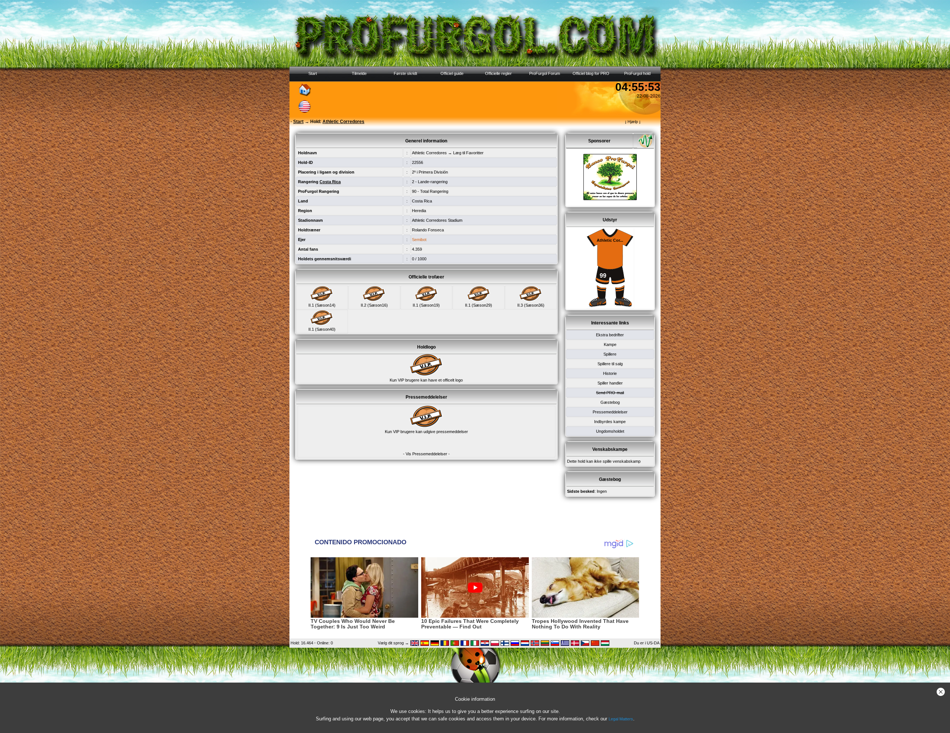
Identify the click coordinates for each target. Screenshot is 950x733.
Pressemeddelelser (610, 412)
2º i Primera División (430, 172)
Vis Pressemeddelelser (426, 454)
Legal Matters (621, 719)
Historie (610, 373)
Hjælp (633, 121)
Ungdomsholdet (610, 431)
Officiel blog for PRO (591, 73)
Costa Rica (422, 201)
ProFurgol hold (637, 73)
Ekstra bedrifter (610, 335)
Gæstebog (610, 402)
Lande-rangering (433, 181)
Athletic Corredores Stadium (437, 220)
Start (312, 73)
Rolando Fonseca (428, 230)
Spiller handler (610, 383)
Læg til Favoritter (468, 153)
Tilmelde (359, 73)
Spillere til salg (610, 363)
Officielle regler (498, 73)
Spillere (609, 354)
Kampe (610, 344)
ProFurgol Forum (544, 73)
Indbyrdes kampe (610, 421)
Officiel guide (451, 73)
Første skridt (405, 73)
